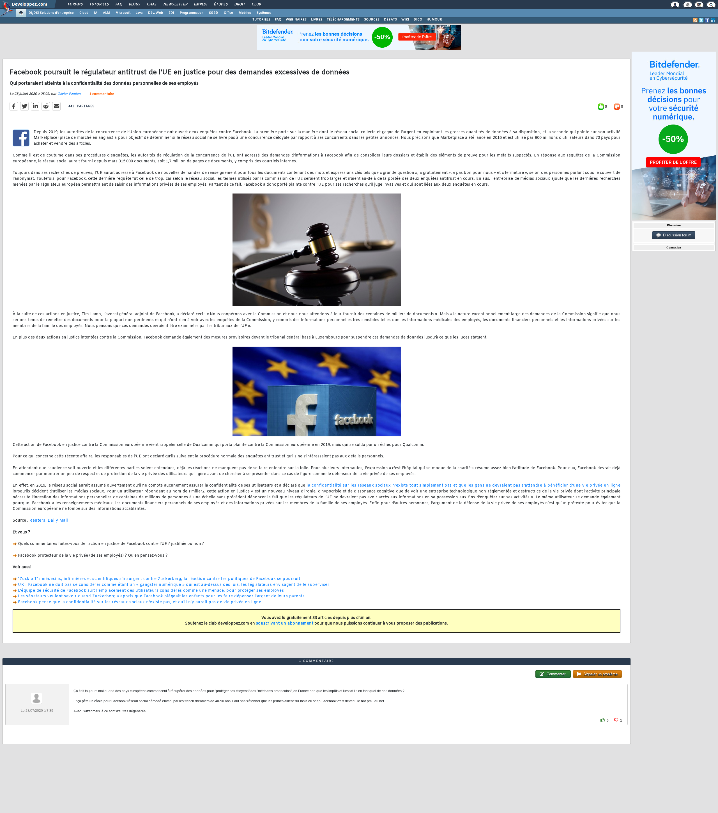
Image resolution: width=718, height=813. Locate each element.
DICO (418, 20)
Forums (75, 4)
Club (256, 4)
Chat (151, 4)
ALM (106, 13)
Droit (239, 4)
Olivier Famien (69, 94)
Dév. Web (155, 13)
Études (220, 4)
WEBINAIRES (296, 20)
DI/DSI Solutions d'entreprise (51, 13)
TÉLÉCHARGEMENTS (343, 20)
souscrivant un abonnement (285, 623)
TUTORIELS (261, 20)
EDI (171, 13)
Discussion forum (676, 235)
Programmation (191, 13)
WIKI (405, 20)
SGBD (213, 13)
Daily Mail (58, 520)
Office (228, 13)
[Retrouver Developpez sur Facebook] (707, 20)
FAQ (119, 4)
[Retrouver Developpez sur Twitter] (701, 20)
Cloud (83, 13)
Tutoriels (99, 4)
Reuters (37, 520)
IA (95, 13)
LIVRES (316, 20)
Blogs (134, 4)
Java (139, 13)
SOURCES (371, 20)
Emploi (200, 4)
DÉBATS (390, 20)
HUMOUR (434, 20)
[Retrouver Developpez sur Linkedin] (713, 20)
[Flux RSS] (695, 20)
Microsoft (123, 13)
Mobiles (245, 13)
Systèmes (264, 13)
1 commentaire (101, 94)
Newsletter (175, 4)
